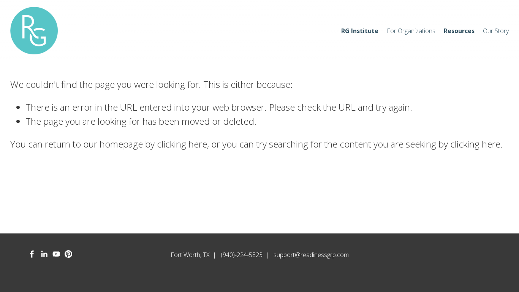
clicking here (182, 144)
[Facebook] (32, 254)
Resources (459, 31)
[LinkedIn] (44, 254)
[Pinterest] (68, 254)
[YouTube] (56, 254)
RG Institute (359, 31)
